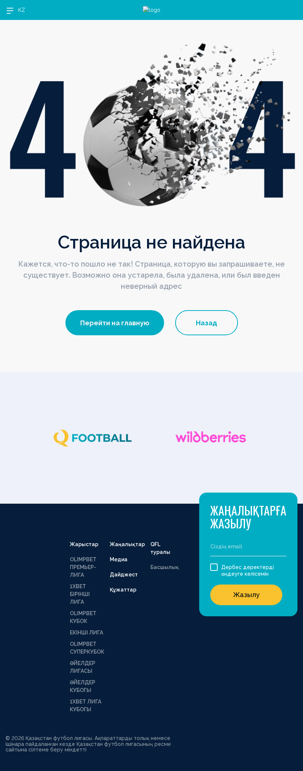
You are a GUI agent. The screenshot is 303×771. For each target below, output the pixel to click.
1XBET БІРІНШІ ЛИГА (80, 594)
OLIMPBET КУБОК (83, 617)
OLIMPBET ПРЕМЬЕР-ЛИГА (83, 567)
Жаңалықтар (127, 544)
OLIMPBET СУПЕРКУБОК (87, 648)
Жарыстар (84, 544)
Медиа (118, 559)
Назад (206, 323)
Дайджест (124, 575)
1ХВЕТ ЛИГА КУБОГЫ (85, 705)
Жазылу (246, 595)
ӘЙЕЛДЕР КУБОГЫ (82, 686)
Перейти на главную (114, 323)
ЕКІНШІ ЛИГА (86, 632)
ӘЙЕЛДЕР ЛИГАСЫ (82, 667)
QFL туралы (160, 548)
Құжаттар (123, 590)
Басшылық (164, 567)
